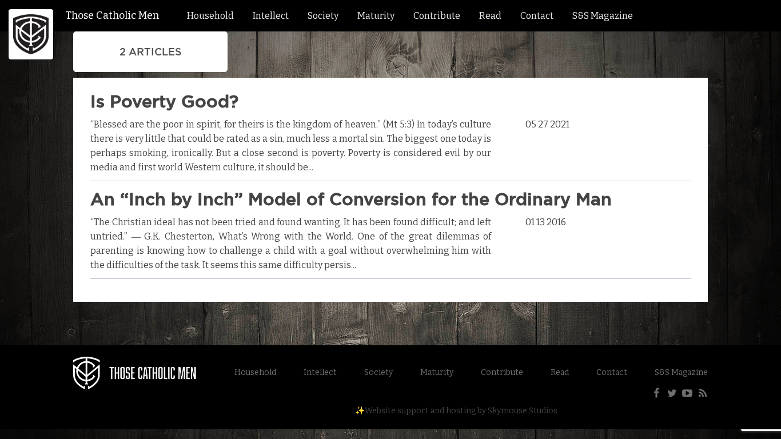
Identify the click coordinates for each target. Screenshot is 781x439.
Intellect (271, 15)
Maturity (376, 15)
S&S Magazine (602, 15)
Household (210, 15)
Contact (536, 15)
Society (323, 15)
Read (490, 15)
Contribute (436, 15)
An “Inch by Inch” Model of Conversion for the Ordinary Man (351, 199)
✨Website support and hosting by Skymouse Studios (456, 411)
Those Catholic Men (112, 15)
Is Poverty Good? (164, 101)
